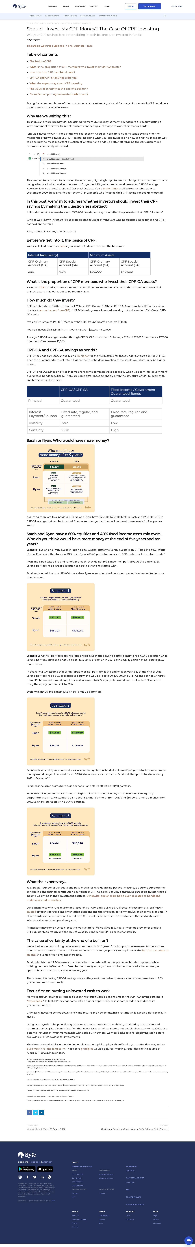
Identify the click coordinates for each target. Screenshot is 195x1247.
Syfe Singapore (34, 40)
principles (87, 1048)
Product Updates (87, 16)
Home (29, 23)
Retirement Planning (108, 16)
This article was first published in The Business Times (59, 45)
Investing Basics (52, 16)
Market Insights (70, 16)
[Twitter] (35, 1112)
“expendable (35, 1001)
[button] (52, 6)
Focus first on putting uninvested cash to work (58, 94)
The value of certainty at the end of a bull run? (58, 88)
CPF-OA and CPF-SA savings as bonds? (53, 77)
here (63, 246)
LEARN (107, 6)
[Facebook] (29, 1112)
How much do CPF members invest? (52, 72)
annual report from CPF (54, 310)
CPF (41, 287)
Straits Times (111, 188)
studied (31, 911)
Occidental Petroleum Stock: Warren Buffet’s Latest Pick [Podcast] (134, 1129)
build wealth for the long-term (46, 1048)
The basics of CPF (40, 61)
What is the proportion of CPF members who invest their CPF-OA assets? (75, 66)
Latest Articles (35, 16)
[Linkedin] (41, 1112)
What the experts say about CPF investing (55, 83)
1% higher (83, 356)
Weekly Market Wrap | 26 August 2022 (46, 1129)
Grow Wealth (39, 23)
